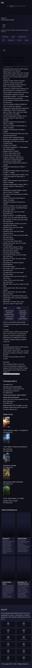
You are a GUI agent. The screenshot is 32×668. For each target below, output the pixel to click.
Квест (13, 36)
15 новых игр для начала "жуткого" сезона (14, 357)
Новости (12, 6)
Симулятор (11, 40)
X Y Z (8, 6)
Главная (3, 30)
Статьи (20, 6)
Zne (2, 2)
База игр (16, 6)
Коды (24, 6)
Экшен (26, 40)
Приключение (22, 36)
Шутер (19, 40)
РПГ (3, 40)
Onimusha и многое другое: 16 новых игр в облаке (16, 325)
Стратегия (5, 36)
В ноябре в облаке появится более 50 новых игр (14, 340)
